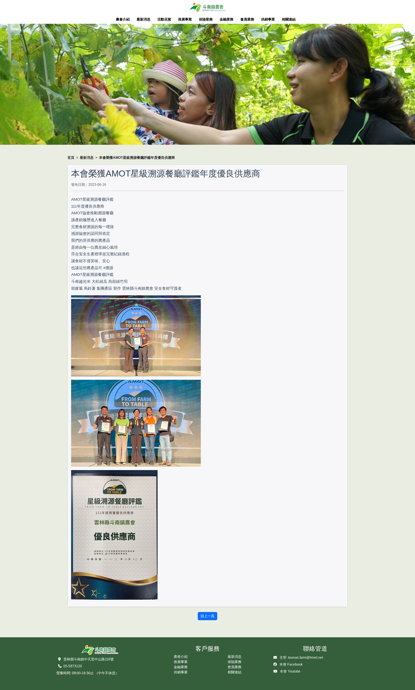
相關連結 (289, 19)
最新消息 (143, 19)
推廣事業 (185, 19)
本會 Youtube (290, 671)
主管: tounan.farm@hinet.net (301, 657)
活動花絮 (164, 19)
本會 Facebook (291, 664)
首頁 (70, 157)
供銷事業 (268, 19)
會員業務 (247, 19)
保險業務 (206, 19)
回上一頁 (207, 616)
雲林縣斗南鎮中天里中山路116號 (88, 659)
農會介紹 (123, 19)
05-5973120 (72, 666)
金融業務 (226, 19)
